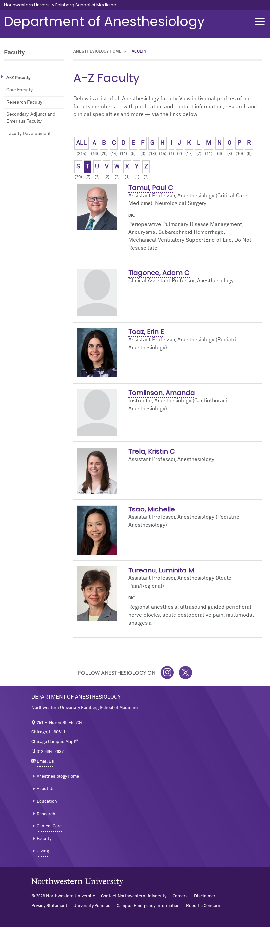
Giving (43, 851)
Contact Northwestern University (133, 896)
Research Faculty (24, 102)
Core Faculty (19, 90)
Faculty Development (28, 133)
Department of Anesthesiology (104, 21)
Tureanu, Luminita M (161, 570)
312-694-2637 (50, 752)
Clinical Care (49, 826)
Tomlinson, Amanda (161, 392)
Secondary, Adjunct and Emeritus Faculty (30, 118)
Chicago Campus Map (52, 742)
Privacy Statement (49, 906)
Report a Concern (203, 906)
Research (46, 814)
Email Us (45, 761)
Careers (180, 896)
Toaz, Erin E (146, 331)
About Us (46, 789)
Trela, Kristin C (151, 451)
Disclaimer (204, 896)
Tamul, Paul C (150, 187)
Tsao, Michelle (151, 509)
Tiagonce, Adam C (159, 272)
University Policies (91, 906)
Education (47, 801)
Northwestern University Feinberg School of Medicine (60, 5)
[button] (260, 21)
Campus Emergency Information (148, 906)
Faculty (44, 839)
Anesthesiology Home (97, 52)
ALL (81, 143)
